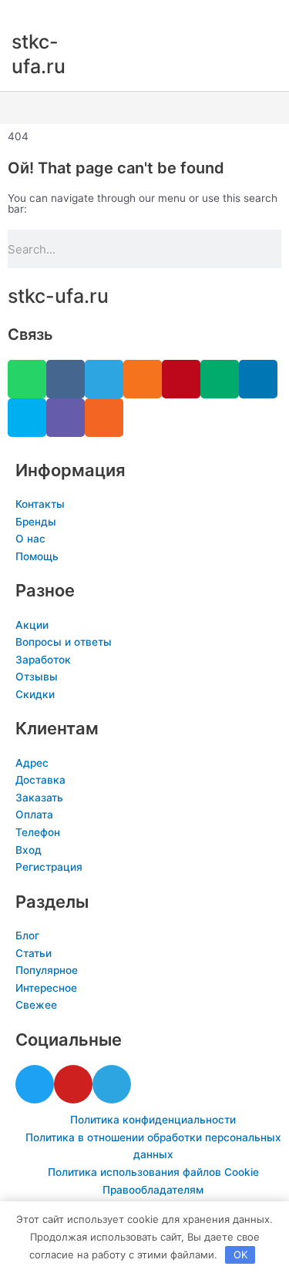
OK (240, 1254)
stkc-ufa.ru (58, 295)
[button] (144, 108)
